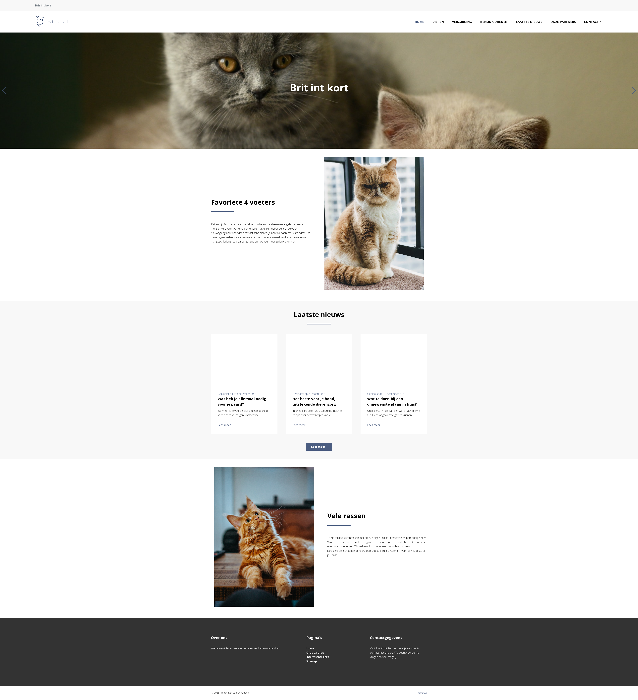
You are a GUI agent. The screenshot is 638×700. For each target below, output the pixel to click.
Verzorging (462, 22)
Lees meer (224, 425)
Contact (591, 22)
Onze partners (563, 22)
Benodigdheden (494, 22)
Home (419, 22)
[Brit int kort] (52, 21)
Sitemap (311, 661)
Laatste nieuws (529, 22)
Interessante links (317, 657)
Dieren (438, 22)
